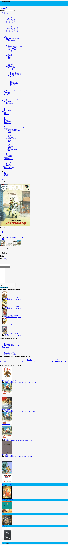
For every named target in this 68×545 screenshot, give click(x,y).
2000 (20, 335)
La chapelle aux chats (13, 82)
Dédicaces (6, 120)
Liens (5, 113)
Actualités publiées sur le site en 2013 (12, 24)
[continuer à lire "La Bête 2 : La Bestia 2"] (7, 394)
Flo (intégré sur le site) (7, 121)
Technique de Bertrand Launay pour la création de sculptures (15, 127)
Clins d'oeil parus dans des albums (11, 129)
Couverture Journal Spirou (8, 298)
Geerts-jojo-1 (10, 136)
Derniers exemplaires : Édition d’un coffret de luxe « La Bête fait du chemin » (14, 542)
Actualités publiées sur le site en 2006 (12, 31)
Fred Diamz (10, 147)
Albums (7, 39)
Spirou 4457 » (15, 259)
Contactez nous (6, 33)
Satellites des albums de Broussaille (9, 363)
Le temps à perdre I (13, 81)
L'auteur (3, 111)
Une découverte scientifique (14, 86)
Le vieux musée (12, 76)
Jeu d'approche (12, 80)
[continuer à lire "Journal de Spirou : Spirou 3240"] (5, 333)
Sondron (9, 145)
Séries (19, 363)
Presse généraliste (9, 102)
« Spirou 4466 (11, 259)
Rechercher (2, 10)
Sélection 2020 (8, 104)
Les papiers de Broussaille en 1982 (15, 70)
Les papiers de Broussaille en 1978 (15, 68)
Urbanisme (6, 161)
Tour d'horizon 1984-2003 (8, 159)
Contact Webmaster (9, 34)
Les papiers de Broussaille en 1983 (15, 71)
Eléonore (9, 57)
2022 (20, 411)
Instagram (46, 359)
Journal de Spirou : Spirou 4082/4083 (13, 306)
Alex (9, 63)
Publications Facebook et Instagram (12, 97)
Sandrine (9, 62)
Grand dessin (6, 174)
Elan (29, 359)
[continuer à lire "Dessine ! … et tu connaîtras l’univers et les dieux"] (7, 512)
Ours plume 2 (6, 170)
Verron (9, 131)
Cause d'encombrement (14, 88)
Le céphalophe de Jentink (14, 83)
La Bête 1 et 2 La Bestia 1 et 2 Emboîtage (9, 380)
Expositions (6, 175)
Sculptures (4, 166)
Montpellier (8, 164)
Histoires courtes (11, 75)
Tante (9, 59)
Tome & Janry (10, 146)
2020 (20, 299)
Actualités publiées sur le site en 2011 (12, 26)
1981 (5, 359)
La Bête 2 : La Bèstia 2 (32, 396)
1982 (7, 359)
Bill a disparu (12, 78)
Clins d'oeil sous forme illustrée (11, 138)
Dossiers (3, 125)
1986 (15, 359)
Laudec (9, 143)
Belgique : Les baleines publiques (15, 50)
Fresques (5, 172)
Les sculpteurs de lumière (12, 41)
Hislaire (9, 134)
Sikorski (9, 132)
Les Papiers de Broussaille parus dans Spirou (29, 361)
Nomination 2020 (9, 105)
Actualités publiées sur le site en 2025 (12, 14)
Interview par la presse (7, 109)
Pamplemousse (12, 77)
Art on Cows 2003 (7, 152)
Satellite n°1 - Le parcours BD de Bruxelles (15, 46)
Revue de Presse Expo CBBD (9, 106)
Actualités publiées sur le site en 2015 (12, 23)
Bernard (9, 56)
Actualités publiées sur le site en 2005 (12, 32)
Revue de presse (5, 100)
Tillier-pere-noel (10, 137)
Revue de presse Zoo (7, 110)
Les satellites (8, 45)
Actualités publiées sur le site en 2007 (12, 30)
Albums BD (4, 36)
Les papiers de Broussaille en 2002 (15, 74)
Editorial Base (23, 440)
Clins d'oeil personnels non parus (11, 149)
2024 (20, 382)
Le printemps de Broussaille (14, 89)
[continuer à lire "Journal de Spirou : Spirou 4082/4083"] (5, 306)
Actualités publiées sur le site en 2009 (12, 28)
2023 (5, 258)
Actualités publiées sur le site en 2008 (12, 29)
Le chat (9, 65)
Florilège (5, 122)
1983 (9, 359)
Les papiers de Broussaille (10, 66)
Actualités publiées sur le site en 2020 (12, 20)
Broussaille (6, 37)
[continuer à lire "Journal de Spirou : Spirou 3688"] (5, 315)
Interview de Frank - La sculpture (9, 167)
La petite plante (12, 84)
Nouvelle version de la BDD (6, 484)
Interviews (6, 117)
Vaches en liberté (9, 156)
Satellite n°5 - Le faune (12, 54)
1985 (13, 359)
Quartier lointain (7, 158)
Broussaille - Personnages (12, 61)
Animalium (6, 112)
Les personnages (9, 55)
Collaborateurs (6, 114)
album (7, 382)
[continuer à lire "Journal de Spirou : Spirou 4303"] (5, 297)
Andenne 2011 (8, 162)
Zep (9, 150)
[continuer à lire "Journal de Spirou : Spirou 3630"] (5, 324)
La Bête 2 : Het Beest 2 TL (6, 454)
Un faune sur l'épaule (11, 44)
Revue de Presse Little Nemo (9, 108)
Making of (6, 157)
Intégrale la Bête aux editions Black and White (9, 525)
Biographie (6, 118)
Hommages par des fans (8, 126)
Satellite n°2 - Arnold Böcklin (13, 47)
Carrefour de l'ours (13, 85)
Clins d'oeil (6, 128)
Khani (20, 456)
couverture (8, 299)
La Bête (5, 96)
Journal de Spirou (16, 299)
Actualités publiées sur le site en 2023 (12, 16)
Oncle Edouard (10, 64)
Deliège (9, 148)
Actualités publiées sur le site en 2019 (12, 19)
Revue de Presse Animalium (8, 107)
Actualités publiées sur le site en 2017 (12, 21)
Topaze (7, 116)
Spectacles (6, 173)
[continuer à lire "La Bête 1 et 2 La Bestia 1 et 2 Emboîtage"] (7, 379)
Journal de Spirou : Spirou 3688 (13, 315)
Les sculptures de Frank (8, 168)
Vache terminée (8, 154)
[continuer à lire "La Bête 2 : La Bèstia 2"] (7, 423)
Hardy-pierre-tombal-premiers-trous (14, 130)
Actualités (6, 13)
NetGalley (41, 361)
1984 (11, 359)
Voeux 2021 (10, 18)
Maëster (9, 140)
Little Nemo (6, 94)
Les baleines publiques (11, 40)
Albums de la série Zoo (8, 92)
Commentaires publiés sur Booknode (12, 99)
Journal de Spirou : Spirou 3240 (13, 333)
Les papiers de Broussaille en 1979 (15, 69)
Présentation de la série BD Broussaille (12, 38)
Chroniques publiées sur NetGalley (11, 98)
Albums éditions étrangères (8, 381)
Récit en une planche (11, 67)
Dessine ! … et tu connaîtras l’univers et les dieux (10, 513)
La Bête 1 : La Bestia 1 (6, 409)
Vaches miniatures (9, 155)
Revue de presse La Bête (8, 101)
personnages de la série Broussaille (47, 361)
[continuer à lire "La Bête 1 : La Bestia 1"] (7, 408)
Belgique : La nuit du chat (14, 51)
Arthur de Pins (10, 144)
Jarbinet (9, 139)
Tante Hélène (10, 60)
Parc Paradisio (8, 165)
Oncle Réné (10, 58)
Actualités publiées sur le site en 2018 (12, 22)
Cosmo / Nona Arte (24, 382)
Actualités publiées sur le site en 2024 (12, 15)
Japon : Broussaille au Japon (14, 52)
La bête (56, 359)
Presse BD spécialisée (9, 103)
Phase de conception (9, 153)
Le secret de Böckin (13, 87)
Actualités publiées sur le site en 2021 (12, 17)
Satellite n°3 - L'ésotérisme (12, 48)
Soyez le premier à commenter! (5, 226)
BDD (3, 35)
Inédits (5, 119)
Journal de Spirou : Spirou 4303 (13, 297)
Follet (9, 141)
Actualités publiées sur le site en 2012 (12, 25)
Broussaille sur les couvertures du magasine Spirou (14, 90)
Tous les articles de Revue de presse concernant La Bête (13, 351)
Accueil (3, 12)
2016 (20, 308)
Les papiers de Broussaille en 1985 (15, 73)
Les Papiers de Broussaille (14, 361)
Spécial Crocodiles (13, 79)
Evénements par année (7, 123)
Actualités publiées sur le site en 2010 (12, 27)
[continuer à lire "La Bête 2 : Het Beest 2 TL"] (7, 453)
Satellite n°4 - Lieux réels (12, 49)
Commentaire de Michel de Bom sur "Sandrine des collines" (19, 43)
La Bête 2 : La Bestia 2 (24, 396)
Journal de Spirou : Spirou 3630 (13, 324)
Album (9, 382)
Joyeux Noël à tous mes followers (7, 499)
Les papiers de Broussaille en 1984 (15, 72)
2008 (20, 317)
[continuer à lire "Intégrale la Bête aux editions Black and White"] (7, 524)
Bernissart (8, 163)
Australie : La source (13, 53)
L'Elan (5, 91)
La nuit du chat (10, 42)
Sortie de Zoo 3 (8, 93)
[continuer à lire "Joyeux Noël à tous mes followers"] (7, 498)
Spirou (5, 95)
